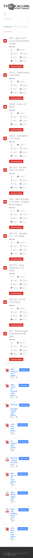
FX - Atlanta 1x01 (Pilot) (13, 444)
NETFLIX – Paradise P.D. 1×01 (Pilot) (18, 234)
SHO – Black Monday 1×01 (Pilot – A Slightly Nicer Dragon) (19, 202)
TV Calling (7, 553)
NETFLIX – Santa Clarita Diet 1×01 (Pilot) (17, 268)
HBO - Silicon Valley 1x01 (13, 495)
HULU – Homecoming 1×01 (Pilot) (19, 73)
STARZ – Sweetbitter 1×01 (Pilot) (18, 137)
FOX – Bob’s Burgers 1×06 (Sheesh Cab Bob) (18, 334)
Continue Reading (16, 66)
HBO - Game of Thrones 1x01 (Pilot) (13, 390)
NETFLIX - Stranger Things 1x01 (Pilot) (14, 409)
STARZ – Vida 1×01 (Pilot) (18, 105)
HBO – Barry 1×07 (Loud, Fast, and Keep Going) (19, 41)
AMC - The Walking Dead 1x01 (13, 513)
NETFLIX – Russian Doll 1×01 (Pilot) (17, 168)
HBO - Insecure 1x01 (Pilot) (14, 372)
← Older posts (8, 363)
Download (24, 370)
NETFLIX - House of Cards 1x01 (13, 461)
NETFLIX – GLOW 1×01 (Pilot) (17, 300)
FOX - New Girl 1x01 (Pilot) (12, 532)
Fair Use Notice (12, 555)
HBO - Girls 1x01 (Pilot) (12, 427)
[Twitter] (5, 13)
